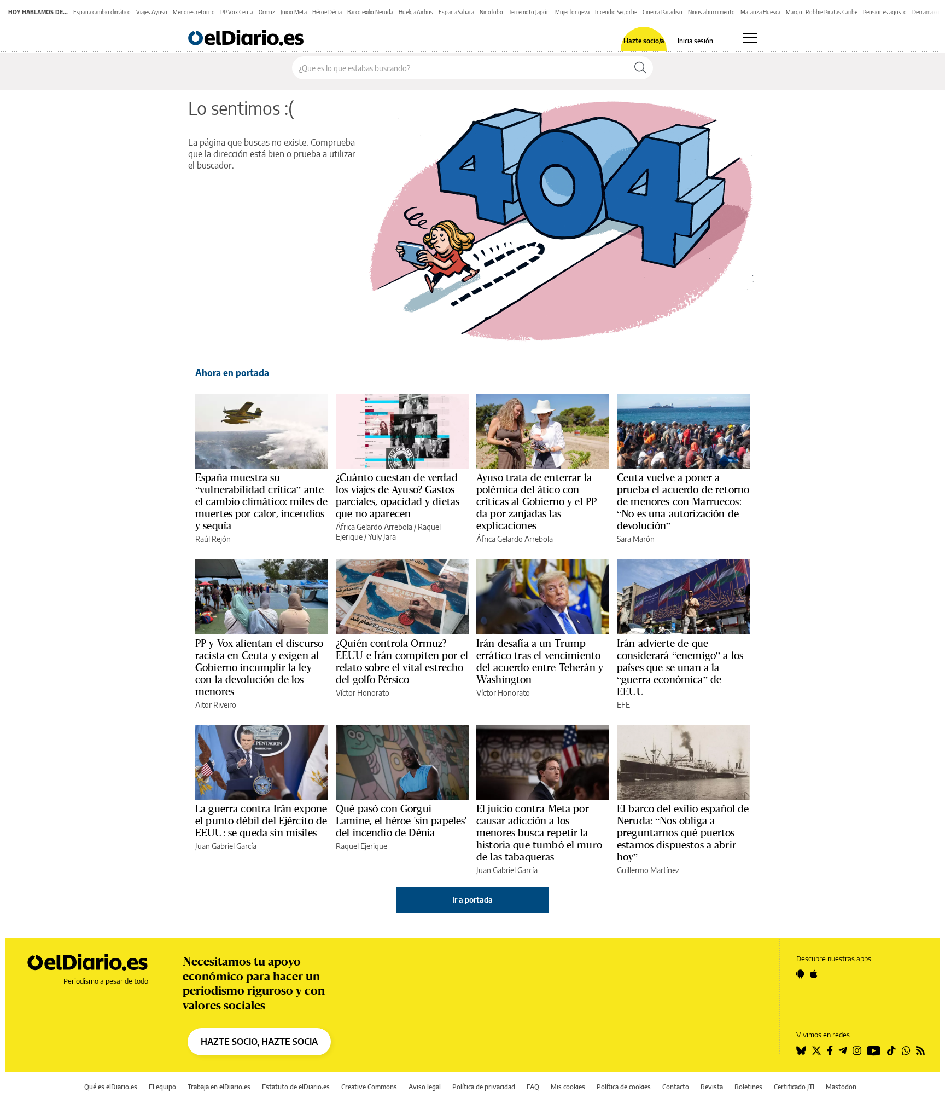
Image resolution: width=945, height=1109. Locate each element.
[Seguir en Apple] (814, 974)
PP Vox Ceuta (236, 12)
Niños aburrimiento (711, 12)
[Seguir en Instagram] (857, 1050)
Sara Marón (636, 539)
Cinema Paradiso (662, 12)
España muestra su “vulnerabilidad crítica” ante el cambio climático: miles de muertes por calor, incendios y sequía (261, 501)
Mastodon (841, 1087)
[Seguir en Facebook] (830, 1050)
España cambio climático (102, 12)
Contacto (675, 1087)
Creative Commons (369, 1087)
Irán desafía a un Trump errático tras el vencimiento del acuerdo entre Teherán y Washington (539, 661)
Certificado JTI (794, 1087)
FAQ (533, 1087)
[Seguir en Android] (800, 974)
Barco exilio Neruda (370, 12)
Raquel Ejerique (361, 846)
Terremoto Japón (529, 12)
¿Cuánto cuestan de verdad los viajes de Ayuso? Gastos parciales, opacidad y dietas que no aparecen (397, 495)
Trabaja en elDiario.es (219, 1087)
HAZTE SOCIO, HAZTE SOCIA (259, 1041)
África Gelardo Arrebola (374, 527)
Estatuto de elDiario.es (296, 1087)
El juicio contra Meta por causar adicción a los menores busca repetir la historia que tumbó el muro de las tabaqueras (539, 832)
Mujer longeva (572, 12)
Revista (712, 1087)
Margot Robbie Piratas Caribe (822, 12)
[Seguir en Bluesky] (801, 1050)
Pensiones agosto (885, 12)
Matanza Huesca (760, 12)
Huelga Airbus (416, 12)
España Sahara (456, 12)
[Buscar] (640, 67)
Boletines (748, 1087)
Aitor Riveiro (215, 704)
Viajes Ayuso (151, 12)
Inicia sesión (695, 41)
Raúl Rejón (213, 539)
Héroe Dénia (327, 12)
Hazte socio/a (643, 41)
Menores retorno (194, 12)
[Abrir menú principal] (750, 38)
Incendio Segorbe (616, 12)
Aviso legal (425, 1087)
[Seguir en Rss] (920, 1050)
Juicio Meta (294, 12)
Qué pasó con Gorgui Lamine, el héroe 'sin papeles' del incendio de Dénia (401, 820)
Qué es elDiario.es (110, 1087)
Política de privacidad (483, 1087)
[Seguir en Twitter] (816, 1050)
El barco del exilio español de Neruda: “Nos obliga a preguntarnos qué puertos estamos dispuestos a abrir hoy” (683, 832)
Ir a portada (472, 899)
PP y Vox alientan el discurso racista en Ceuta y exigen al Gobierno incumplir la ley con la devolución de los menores (259, 667)
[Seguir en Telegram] (842, 1050)
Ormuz (267, 12)
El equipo (162, 1087)
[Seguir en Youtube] (874, 1050)
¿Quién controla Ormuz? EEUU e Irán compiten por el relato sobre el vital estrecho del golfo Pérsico (402, 661)
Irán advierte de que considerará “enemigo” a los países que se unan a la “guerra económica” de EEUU (680, 667)
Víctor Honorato (362, 692)
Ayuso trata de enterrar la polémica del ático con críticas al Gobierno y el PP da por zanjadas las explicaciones (536, 501)
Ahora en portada (232, 372)
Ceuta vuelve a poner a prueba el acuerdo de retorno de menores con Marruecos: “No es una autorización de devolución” (683, 501)
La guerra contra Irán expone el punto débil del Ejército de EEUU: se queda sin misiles (261, 820)
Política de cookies (624, 1087)
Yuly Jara (382, 536)
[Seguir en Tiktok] (891, 1050)
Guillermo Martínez (648, 870)
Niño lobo (491, 12)
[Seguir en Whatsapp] (906, 1050)
